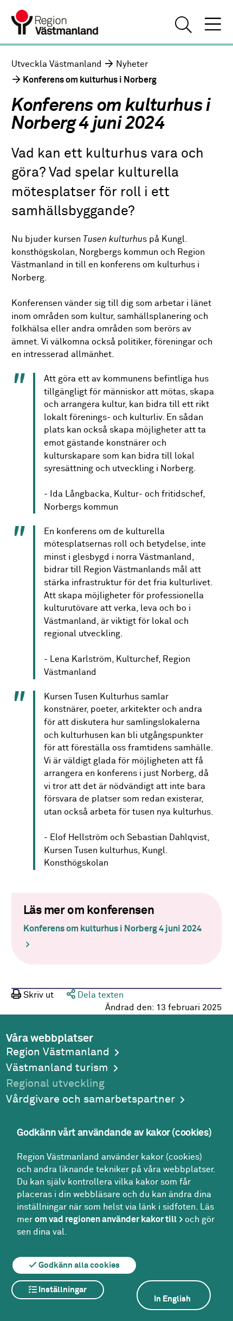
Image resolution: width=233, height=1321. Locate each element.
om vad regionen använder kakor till (106, 1219)
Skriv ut (37, 995)
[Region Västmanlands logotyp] (55, 24)
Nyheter (132, 64)
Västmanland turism (57, 1068)
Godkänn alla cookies (78, 1265)
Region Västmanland (57, 1052)
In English (172, 1299)
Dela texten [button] (99, 995)
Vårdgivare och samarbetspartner (90, 1099)
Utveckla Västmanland (56, 64)
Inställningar (62, 1290)
